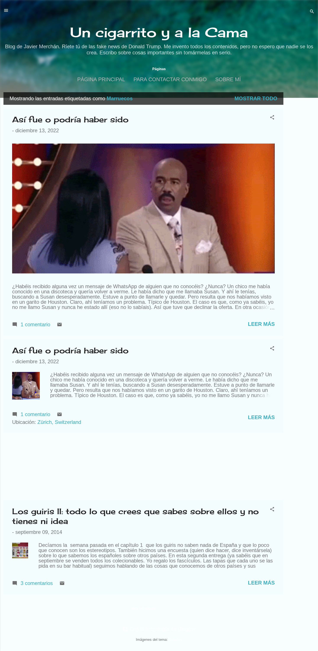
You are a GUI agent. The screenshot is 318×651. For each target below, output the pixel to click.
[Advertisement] (301, 157)
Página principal (101, 79)
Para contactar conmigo (170, 79)
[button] (272, 118)
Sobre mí (228, 79)
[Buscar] (312, 11)
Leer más (261, 324)
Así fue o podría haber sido (70, 119)
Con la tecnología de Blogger (161, 629)
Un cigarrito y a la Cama (159, 32)
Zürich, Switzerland (59, 422)
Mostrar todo (255, 98)
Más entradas (143, 608)
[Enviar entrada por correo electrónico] (59, 325)
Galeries (175, 640)
